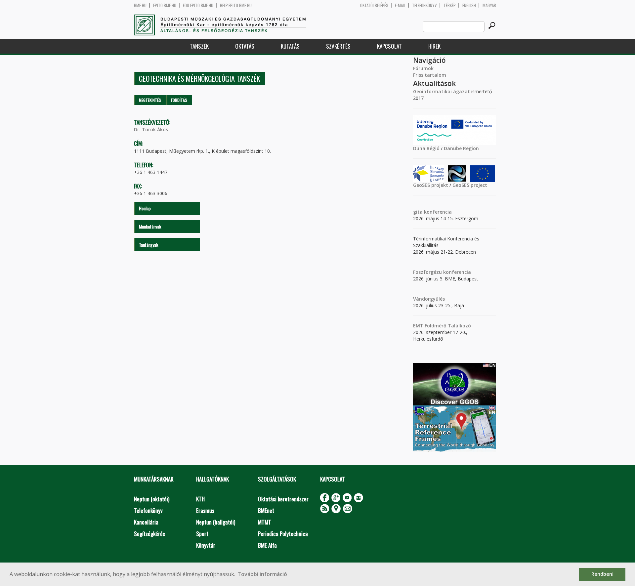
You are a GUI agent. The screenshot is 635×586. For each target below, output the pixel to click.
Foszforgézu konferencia (442, 272)
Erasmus (205, 510)
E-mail (400, 5)
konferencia (437, 212)
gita (418, 212)
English (469, 5)
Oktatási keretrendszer (283, 499)
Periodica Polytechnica (283, 533)
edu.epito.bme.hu (198, 5)
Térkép (450, 5)
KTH (200, 499)
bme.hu (140, 5)
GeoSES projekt (430, 185)
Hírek (434, 46)
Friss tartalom (429, 75)
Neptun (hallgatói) (215, 522)
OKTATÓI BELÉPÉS (374, 5)
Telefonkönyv (424, 5)
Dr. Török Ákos (151, 129)
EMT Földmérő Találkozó (442, 325)
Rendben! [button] (602, 574)
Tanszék (199, 46)
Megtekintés (150, 100)
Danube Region (461, 148)
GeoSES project (469, 185)
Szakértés (338, 46)
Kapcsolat (389, 46)
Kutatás (290, 46)
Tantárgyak (148, 244)
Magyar (489, 5)
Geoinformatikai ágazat (441, 91)
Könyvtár (205, 545)
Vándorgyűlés (429, 299)
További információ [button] (262, 574)
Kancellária (146, 522)
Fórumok (423, 68)
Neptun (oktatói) (151, 499)
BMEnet (266, 510)
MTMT (264, 522)
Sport (202, 533)
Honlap (145, 208)
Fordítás (179, 100)
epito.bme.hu (164, 5)
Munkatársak (150, 226)
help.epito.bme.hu (236, 5)
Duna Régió (426, 148)
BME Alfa (267, 545)
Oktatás (244, 46)
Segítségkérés (149, 533)
